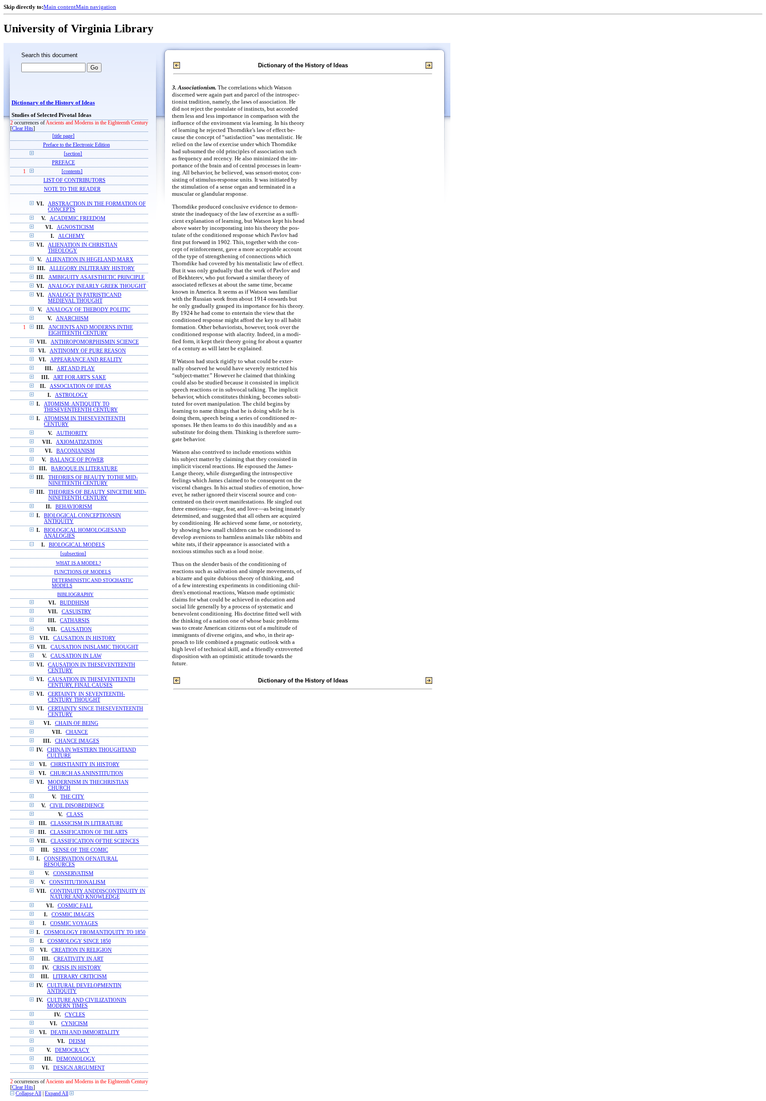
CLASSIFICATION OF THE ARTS (89, 832)
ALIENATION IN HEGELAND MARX (89, 260)
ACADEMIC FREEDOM (78, 218)
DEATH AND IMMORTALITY (85, 1032)
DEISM (77, 1041)
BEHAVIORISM (73, 507)
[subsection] (73, 554)
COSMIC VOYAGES (74, 924)
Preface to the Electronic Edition (76, 145)
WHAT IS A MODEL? (78, 563)
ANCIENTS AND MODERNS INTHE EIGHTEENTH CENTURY (90, 330)
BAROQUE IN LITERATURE (84, 469)
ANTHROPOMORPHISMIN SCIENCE (95, 342)
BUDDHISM (74, 603)
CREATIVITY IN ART (78, 959)
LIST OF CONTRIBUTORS (74, 180)
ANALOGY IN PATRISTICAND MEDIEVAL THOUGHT (84, 298)
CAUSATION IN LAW (76, 656)
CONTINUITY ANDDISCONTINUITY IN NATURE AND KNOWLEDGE (97, 894)
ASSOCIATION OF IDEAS (80, 386)
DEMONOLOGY (75, 1059)
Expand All (56, 1094)
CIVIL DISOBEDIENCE (77, 806)
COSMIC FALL (75, 906)
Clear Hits (22, 129)
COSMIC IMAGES (72, 915)
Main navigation (96, 7)
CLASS (74, 815)
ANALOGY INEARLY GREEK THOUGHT (97, 286)
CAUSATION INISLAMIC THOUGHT (94, 647)
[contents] (72, 171)
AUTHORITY (72, 433)
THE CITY (72, 797)
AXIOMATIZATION (79, 442)
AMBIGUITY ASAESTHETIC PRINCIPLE (96, 277)
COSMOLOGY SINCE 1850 (79, 941)
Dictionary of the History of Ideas (53, 103)
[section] (73, 154)
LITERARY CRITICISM (80, 977)
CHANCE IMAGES (77, 741)
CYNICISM (74, 1024)
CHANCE (77, 732)
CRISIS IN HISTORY (77, 968)
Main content (59, 7)
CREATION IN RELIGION (81, 950)
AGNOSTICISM (75, 227)
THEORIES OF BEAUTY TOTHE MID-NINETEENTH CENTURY (93, 480)
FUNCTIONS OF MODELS (82, 571)
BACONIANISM (75, 451)
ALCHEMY (71, 236)
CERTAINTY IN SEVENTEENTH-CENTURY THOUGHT (86, 697)
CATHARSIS (75, 621)
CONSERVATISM (73, 873)
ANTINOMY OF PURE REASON (88, 351)
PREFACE (63, 163)
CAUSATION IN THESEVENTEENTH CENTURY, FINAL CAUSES (91, 682)
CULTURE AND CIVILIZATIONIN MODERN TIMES (86, 1003)
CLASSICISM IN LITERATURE (87, 823)
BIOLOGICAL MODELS (77, 545)
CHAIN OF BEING (76, 723)
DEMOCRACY (72, 1050)
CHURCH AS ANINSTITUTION (86, 773)
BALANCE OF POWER (77, 460)
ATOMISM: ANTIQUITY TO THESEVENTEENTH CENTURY (81, 407)
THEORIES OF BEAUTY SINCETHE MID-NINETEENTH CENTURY (97, 495)
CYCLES (75, 1015)
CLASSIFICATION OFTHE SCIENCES (95, 841)
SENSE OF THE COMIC (80, 850)
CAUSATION (76, 629)
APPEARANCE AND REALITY (86, 360)
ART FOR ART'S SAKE (79, 377)
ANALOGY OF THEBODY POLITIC (88, 310)
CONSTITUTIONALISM (77, 882)
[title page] (63, 136)
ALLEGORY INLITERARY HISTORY (92, 268)
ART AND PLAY (76, 369)
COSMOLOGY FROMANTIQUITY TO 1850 (94, 932)
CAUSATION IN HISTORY (84, 638)
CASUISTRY (76, 612)
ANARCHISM (72, 319)
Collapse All (28, 1094)
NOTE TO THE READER (72, 189)
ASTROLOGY (71, 395)
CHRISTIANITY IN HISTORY (85, 765)
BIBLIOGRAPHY (75, 594)
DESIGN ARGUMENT (79, 1068)
